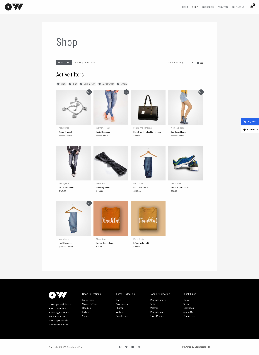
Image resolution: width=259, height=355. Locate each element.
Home (185, 7)
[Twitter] (126, 347)
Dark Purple (108, 83)
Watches (154, 307)
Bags (118, 299)
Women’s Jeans (157, 311)
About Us (223, 7)
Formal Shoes (156, 316)
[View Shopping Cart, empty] (251, 6)
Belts (152, 304)
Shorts (119, 307)
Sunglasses (121, 316)
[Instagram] (138, 347)
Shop (195, 7)
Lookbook (208, 7)
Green (123, 83)
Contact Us (238, 7)
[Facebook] (120, 347)
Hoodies (86, 307)
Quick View (73, 122)
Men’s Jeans (88, 299)
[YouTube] (132, 347)
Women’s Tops (89, 304)
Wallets (119, 311)
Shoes (85, 316)
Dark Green (89, 83)
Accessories (122, 304)
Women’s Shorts (158, 299)
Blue (74, 83)
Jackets (85, 311)
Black (63, 83)
